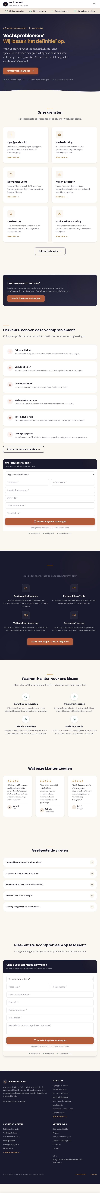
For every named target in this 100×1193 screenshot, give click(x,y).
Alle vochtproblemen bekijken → (23, 449)
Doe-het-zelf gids (60, 1129)
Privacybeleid (81, 1174)
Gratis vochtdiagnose (18, 71)
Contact (56, 1148)
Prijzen (56, 1133)
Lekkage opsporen (11, 1144)
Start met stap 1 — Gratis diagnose (50, 641)
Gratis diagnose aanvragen (25, 298)
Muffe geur (8, 1148)
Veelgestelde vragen (62, 1136)
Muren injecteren (60, 1097)
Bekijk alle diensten (48, 251)
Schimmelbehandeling (63, 1108)
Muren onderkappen (62, 1101)
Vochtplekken (9, 1140)
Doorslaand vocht (60, 1093)
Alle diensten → (60, 1116)
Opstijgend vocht (60, 1085)
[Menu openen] (94, 4)
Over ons (57, 1144)
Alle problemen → (11, 1152)
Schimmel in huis (11, 1129)
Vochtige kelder (10, 1133)
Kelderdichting (59, 1089)
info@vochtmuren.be (15, 1101)
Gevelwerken (59, 1112)
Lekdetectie (58, 1105)
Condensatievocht (11, 1136)
